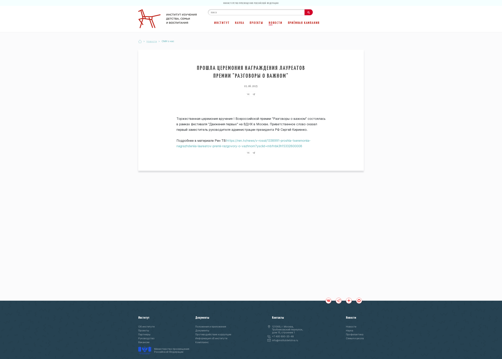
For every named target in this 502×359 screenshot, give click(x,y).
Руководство (146, 338)
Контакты (278, 317)
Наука (239, 22)
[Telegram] (253, 94)
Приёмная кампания (304, 22)
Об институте (146, 326)
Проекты (256, 22)
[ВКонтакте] (248, 94)
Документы (202, 317)
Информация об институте (211, 338)
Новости (275, 22)
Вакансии (143, 342)
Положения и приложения (210, 326)
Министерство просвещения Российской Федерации (251, 3)
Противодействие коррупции (213, 334)
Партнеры (144, 334)
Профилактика (354, 334)
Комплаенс (202, 342)
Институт (221, 22)
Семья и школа (355, 338)
